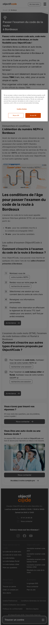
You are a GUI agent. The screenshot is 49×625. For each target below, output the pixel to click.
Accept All (33, 115)
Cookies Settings (22, 109)
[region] (24, 105)
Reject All (16, 115)
